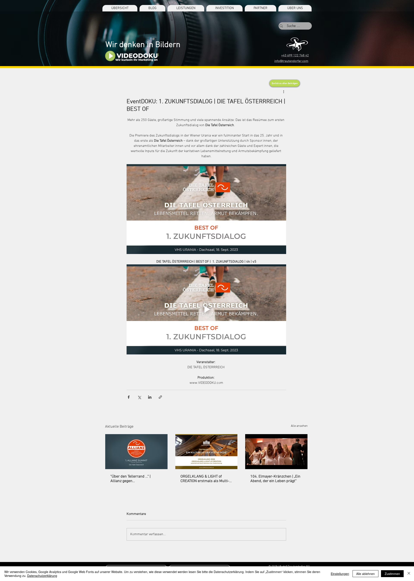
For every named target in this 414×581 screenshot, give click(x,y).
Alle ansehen (299, 426)
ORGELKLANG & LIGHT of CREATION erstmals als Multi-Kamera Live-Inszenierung (204, 478)
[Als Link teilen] (160, 397)
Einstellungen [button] (340, 573)
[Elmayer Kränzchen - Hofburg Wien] (276, 451)
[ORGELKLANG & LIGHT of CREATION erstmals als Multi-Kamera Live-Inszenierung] (206, 451)
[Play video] (206, 309)
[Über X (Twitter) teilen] (139, 397)
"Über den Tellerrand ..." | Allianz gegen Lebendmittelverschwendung (134, 478)
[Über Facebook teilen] (129, 397)
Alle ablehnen (365, 573)
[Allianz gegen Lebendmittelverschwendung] (136, 451)
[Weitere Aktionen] (283, 91)
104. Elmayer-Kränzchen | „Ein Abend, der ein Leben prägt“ (275, 478)
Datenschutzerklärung (42, 575)
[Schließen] (408, 574)
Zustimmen (392, 573)
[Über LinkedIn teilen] (150, 397)
